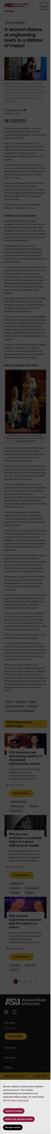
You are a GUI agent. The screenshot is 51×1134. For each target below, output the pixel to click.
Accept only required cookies (19, 1119)
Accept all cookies (13, 1111)
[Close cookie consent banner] (45, 1087)
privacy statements (20, 1100)
